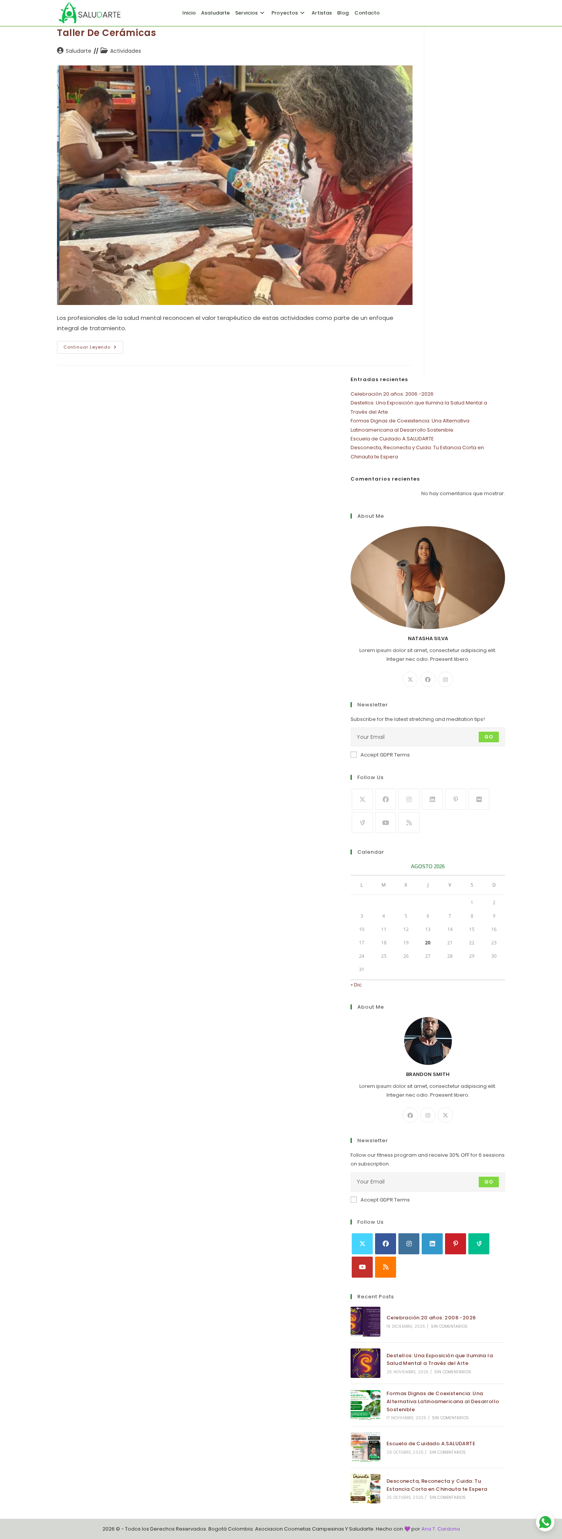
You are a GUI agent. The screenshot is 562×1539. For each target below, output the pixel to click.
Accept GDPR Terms (385, 754)
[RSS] (408, 822)
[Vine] (362, 822)
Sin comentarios (449, 1326)
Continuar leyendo (93, 349)
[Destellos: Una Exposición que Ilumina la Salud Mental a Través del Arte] (365, 1363)
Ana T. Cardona (440, 1528)
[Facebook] (427, 679)
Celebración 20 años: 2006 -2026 (392, 394)
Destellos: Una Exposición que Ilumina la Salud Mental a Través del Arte (440, 1359)
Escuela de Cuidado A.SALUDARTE (392, 438)
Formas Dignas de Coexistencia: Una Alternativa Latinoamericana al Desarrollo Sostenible (443, 1401)
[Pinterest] (455, 799)
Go (488, 737)
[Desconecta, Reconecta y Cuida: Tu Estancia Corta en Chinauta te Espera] (365, 1489)
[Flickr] (478, 799)
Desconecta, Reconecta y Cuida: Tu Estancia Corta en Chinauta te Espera (437, 1485)
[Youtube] (385, 822)
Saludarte (78, 51)
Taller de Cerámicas (106, 32)
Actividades (125, 51)
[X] (410, 679)
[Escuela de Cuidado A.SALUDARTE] (365, 1447)
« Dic (356, 984)
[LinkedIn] (432, 799)
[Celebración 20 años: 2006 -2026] (365, 1322)
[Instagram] (445, 679)
